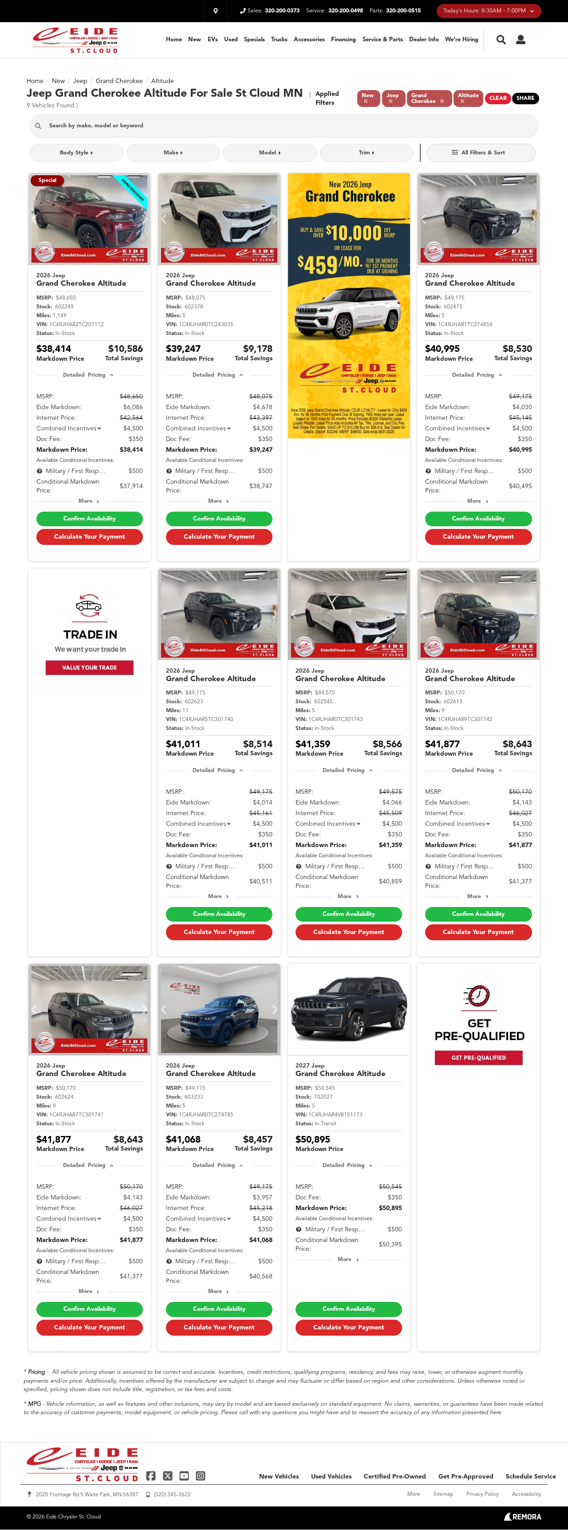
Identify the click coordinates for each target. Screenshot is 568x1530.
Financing (343, 40)
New (194, 40)
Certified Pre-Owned (395, 1477)
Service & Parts (383, 40)
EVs (213, 40)
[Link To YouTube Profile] (185, 1475)
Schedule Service (531, 1477)
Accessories (309, 40)
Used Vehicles (331, 1477)
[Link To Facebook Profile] (152, 1475)
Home (174, 40)
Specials (254, 40)
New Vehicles (279, 1477)
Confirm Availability (89, 519)
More (85, 501)
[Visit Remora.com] (522, 1519)
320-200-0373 (282, 11)
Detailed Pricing (84, 375)
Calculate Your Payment (89, 537)
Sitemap (443, 1494)
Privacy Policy (482, 1494)
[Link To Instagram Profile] (200, 1475)
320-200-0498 (345, 11)
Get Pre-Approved (465, 1477)
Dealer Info (424, 40)
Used (231, 40)
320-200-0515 (403, 11)
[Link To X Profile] (168, 1475)
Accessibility (526, 1494)
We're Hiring (461, 40)
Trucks (279, 40)
